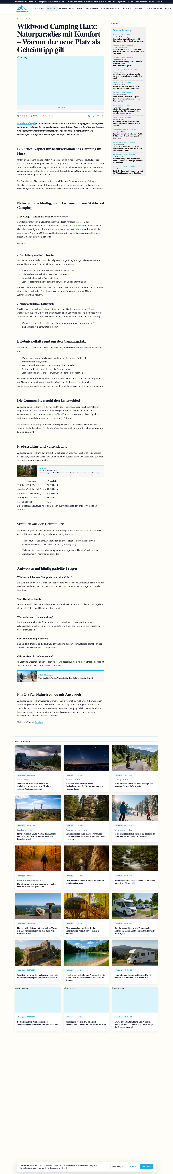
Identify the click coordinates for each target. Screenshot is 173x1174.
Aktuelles (51, 9)
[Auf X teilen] (89, 116)
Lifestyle (127, 9)
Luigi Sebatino (50, 116)
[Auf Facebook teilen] (93, 116)
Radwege (78, 225)
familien (39, 722)
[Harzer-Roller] (21, 8)
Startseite (20, 19)
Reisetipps (138, 9)
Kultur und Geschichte (110, 9)
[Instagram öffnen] (98, 116)
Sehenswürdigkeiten (153, 9)
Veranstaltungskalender (87, 9)
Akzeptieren (146, 1167)
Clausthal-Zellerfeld (26, 123)
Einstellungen (117, 1167)
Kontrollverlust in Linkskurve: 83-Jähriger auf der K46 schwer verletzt (39, 1)
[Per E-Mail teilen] (102, 116)
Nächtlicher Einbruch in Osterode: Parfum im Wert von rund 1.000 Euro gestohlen (97, 1)
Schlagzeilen (38, 9)
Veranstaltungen (66, 9)
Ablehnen (132, 1167)
